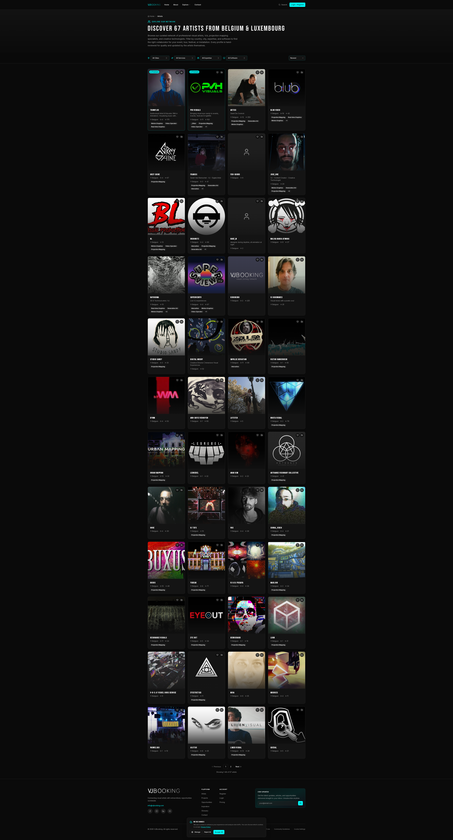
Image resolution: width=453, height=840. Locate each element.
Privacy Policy (206, 827)
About (175, 5)
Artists (203, 794)
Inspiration (205, 806)
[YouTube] (170, 811)
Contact (198, 5)
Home (166, 5)
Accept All (219, 832)
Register (223, 794)
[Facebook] (150, 811)
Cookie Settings (299, 829)
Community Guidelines (282, 829)
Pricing (222, 802)
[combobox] (160, 58)
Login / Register (297, 5)
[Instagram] (156, 811)
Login (222, 798)
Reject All (207, 832)
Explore (185, 5)
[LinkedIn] (163, 811)
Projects (204, 798)
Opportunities (206, 802)
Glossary (204, 811)
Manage (197, 832)
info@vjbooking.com (156, 806)
